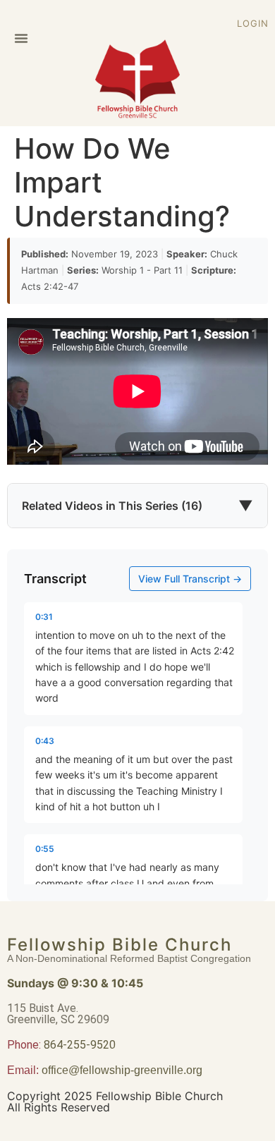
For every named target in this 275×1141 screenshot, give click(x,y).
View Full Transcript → (190, 579)
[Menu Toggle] (21, 38)
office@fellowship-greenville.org (122, 1070)
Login (253, 23)
